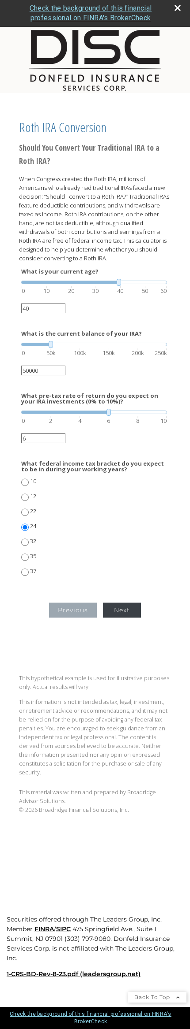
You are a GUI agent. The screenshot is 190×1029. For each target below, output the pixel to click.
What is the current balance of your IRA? (81, 334)
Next (122, 610)
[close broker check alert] (177, 7)
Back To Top (153, 997)
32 (33, 541)
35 (33, 556)
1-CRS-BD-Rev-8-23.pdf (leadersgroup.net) (74, 974)
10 (33, 481)
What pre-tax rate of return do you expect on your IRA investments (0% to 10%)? (89, 398)
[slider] (94, 282)
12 (33, 496)
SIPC (63, 929)
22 (33, 511)
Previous (73, 610)
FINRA (44, 929)
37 (33, 571)
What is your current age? (60, 271)
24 (33, 526)
